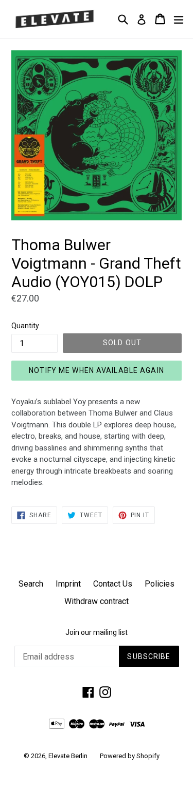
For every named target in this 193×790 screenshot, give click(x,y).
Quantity (25, 326)
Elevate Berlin (67, 756)
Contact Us (112, 584)
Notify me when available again (96, 370)
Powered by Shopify (130, 756)
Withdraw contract (96, 601)
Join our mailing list (96, 632)
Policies (159, 584)
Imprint (68, 584)
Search (31, 584)
